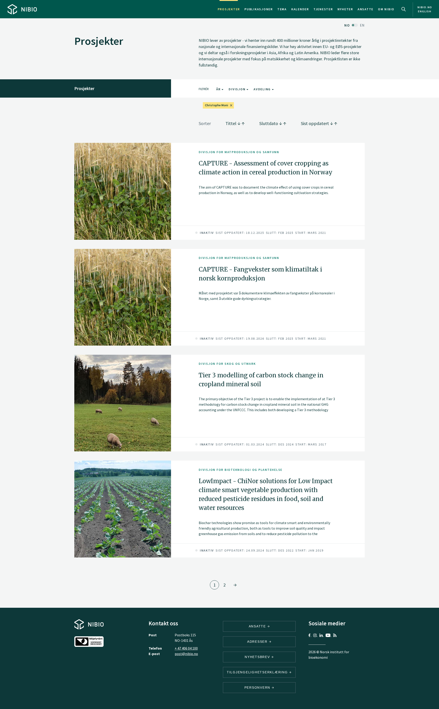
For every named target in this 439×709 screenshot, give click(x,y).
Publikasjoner (258, 9)
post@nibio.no (186, 653)
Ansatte (365, 9)
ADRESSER (258, 641)
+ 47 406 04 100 (186, 648)
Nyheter (345, 9)
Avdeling (263, 89)
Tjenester (323, 9)
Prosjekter (229, 9)
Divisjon (237, 89)
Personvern (258, 687)
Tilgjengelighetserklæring (258, 672)
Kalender (300, 9)
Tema (282, 9)
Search (403, 9)
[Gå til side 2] (235, 584)
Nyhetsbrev (258, 657)
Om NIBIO (386, 9)
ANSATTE (258, 626)
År (219, 89)
